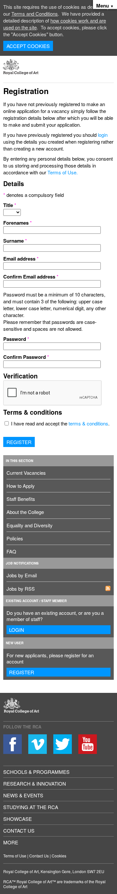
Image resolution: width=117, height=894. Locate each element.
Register (19, 442)
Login (16, 629)
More (10, 842)
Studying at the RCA (30, 807)
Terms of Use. (62, 172)
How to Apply (20, 485)
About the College (25, 511)
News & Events (23, 795)
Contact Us (18, 830)
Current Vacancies (26, 472)
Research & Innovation (34, 783)
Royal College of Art (26, 709)
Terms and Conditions (34, 13)
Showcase (17, 818)
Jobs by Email (21, 575)
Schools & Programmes (36, 771)
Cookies (59, 855)
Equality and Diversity (29, 525)
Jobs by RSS (20, 588)
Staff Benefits (20, 498)
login (103, 134)
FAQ (11, 551)
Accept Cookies (28, 45)
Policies (14, 538)
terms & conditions (88, 423)
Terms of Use (14, 855)
